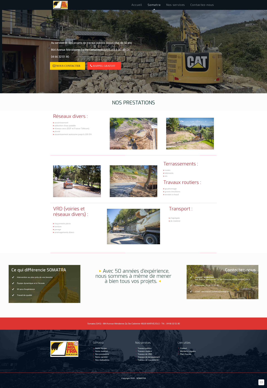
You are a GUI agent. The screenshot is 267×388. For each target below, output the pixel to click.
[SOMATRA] (60, 5)
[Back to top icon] (254, 382)
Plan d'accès (185, 354)
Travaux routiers (145, 351)
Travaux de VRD (145, 354)
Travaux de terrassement (149, 357)
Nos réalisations (102, 360)
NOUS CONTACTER (67, 65)
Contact (183, 348)
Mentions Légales (188, 351)
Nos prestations (102, 354)
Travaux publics (144, 348)
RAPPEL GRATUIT (103, 65)
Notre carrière (101, 357)
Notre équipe (101, 348)
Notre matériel (101, 351)
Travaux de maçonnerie (148, 360)
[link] (133, 133)
